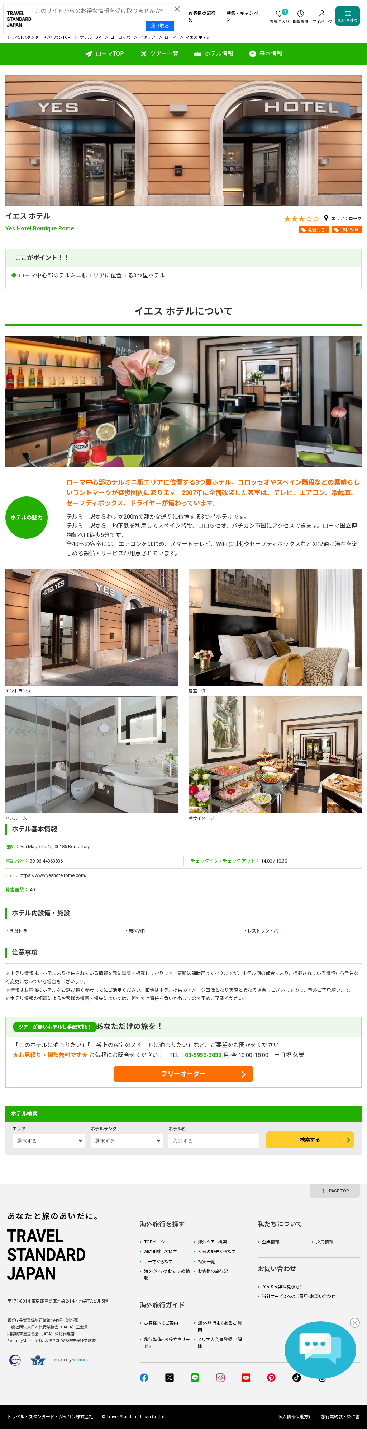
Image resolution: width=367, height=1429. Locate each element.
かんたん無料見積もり (282, 1286)
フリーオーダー (183, 1074)
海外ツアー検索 (212, 1241)
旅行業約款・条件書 (340, 1416)
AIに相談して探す (160, 1251)
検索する (310, 1140)
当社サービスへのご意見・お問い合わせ (298, 1296)
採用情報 (324, 1241)
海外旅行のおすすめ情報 (167, 1275)
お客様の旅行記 (213, 1271)
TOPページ (154, 1241)
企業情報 (270, 1241)
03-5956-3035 (203, 1055)
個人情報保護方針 (295, 1416)
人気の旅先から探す (216, 1251)
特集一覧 (206, 1261)
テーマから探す (158, 1261)
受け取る (160, 25)
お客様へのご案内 (161, 1323)
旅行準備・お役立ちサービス (167, 1343)
